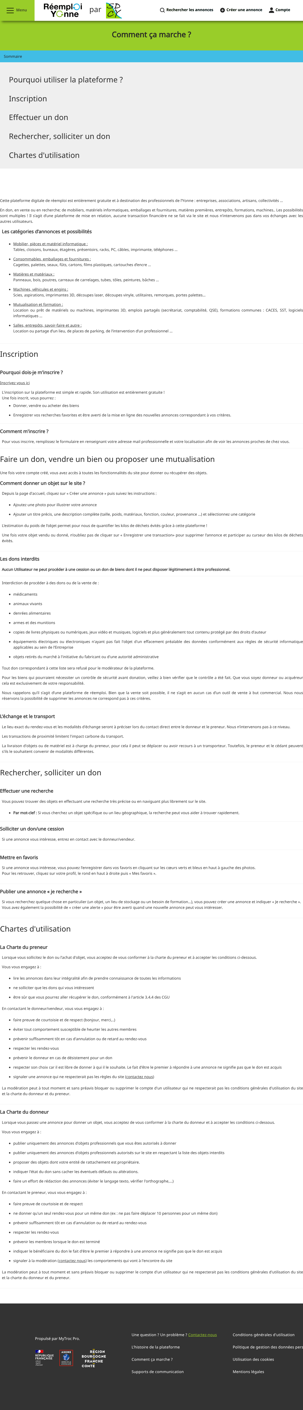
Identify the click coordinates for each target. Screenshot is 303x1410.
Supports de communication (158, 1371)
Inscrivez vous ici (15, 382)
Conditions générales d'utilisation (263, 1334)
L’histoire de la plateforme (156, 1347)
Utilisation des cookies (253, 1359)
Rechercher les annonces (189, 9)
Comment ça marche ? (152, 1359)
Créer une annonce (244, 9)
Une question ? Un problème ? (174, 1334)
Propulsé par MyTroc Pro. (57, 1338)
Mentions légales (248, 1371)
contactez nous (139, 1076)
